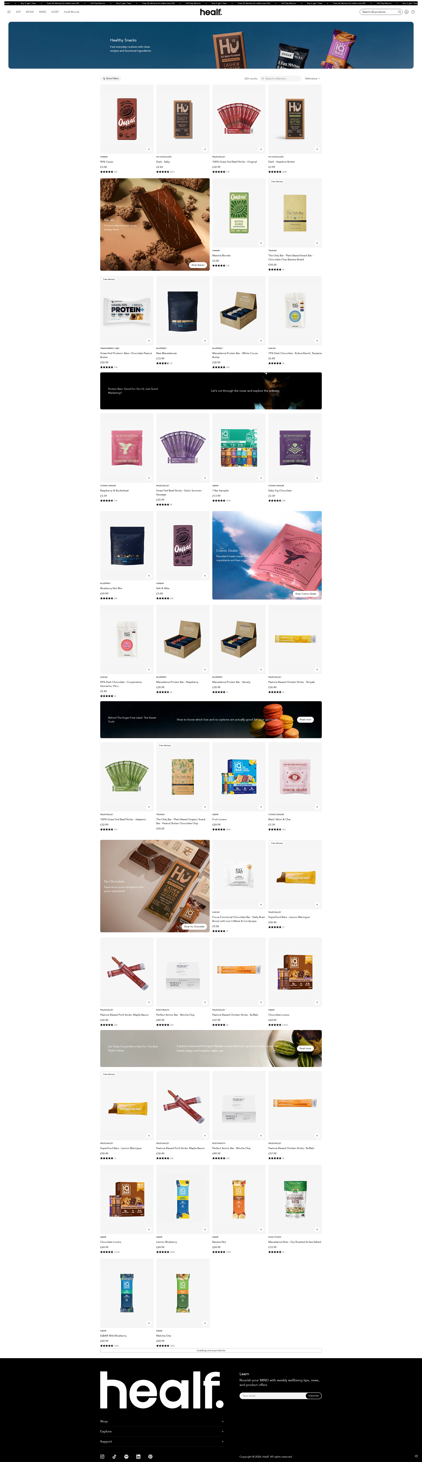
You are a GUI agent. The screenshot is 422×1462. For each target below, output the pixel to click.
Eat (18, 12)
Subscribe (313, 1395)
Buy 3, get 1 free (95, 3)
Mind (42, 12)
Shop (104, 1421)
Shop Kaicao (198, 265)
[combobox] (313, 78)
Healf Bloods (71, 12)
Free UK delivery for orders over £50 (35, 3)
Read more (305, 719)
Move (30, 12)
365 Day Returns (69, 3)
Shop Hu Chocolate (194, 926)
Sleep (55, 12)
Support (106, 1441)
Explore (106, 1431)
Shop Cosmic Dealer (305, 593)
